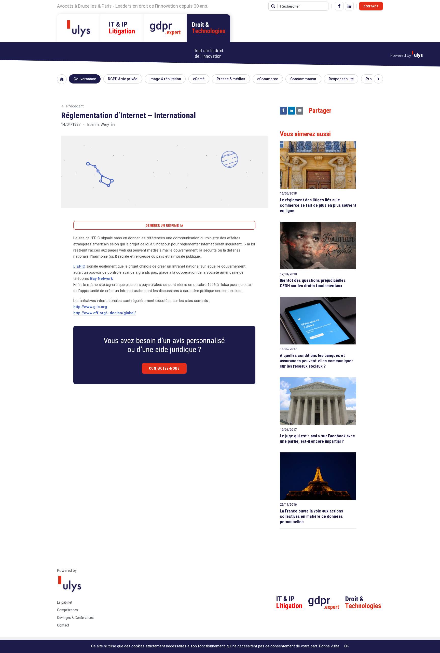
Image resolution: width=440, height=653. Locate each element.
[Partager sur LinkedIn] (291, 111)
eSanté (198, 79)
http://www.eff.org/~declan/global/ (104, 313)
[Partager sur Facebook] (283, 111)
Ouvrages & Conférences (75, 617)
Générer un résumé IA (164, 225)
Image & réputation (165, 79)
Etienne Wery (98, 124)
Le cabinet (64, 602)
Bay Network (101, 278)
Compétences (67, 610)
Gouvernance (85, 79)
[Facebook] (339, 6)
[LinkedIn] (349, 6)
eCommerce (267, 79)
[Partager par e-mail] (299, 111)
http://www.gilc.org (90, 306)
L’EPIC (79, 266)
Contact (371, 6)
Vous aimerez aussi (305, 134)
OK (346, 646)
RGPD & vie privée (122, 79)
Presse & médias (231, 79)
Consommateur (303, 79)
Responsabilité (341, 79)
